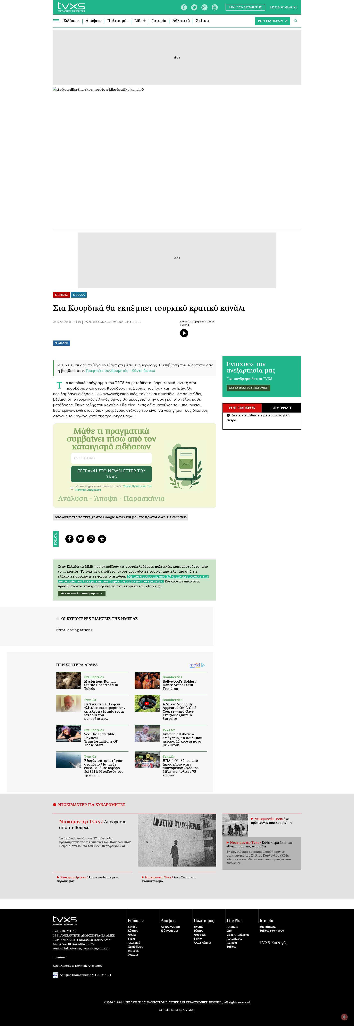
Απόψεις (93, 21)
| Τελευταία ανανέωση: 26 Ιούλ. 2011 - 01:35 (111, 322)
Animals (232, 927)
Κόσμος (133, 931)
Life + (140, 21)
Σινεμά (198, 927)
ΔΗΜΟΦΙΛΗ (281, 408)
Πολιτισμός (117, 21)
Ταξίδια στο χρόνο (272, 931)
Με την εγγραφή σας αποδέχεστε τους (113, 488)
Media (132, 935)
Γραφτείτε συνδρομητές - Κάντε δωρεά (120, 371)
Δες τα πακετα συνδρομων (248, 387)
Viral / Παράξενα (238, 935)
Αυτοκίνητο (234, 939)
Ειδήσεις (71, 21)
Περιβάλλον (135, 947)
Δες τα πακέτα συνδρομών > (81, 593)
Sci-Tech (133, 951)
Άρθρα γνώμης (170, 927)
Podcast (133, 955)
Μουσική (200, 935)
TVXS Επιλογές (273, 943)
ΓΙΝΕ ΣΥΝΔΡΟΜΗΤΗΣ (245, 7)
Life (229, 931)
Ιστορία (159, 21)
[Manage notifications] (344, 1017)
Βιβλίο (198, 939)
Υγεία (131, 939)
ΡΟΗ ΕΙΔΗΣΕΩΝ (270, 21)
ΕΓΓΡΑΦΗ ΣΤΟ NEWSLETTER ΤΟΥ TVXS (111, 474)
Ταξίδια (231, 947)
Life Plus (234, 921)
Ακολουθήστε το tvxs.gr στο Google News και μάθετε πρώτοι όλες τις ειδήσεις (121, 517)
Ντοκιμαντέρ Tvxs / (81, 821)
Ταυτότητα (60, 957)
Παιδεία (232, 943)
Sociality (189, 1010)
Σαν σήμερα (268, 927)
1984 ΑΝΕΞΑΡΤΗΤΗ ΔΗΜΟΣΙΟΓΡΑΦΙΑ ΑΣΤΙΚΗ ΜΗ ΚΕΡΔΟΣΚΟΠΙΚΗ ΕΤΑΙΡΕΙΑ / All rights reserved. (182, 1002)
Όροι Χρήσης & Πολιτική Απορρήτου (78, 965)
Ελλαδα (79, 294)
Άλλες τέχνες (202, 943)
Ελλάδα (132, 927)
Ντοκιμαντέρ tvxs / (74, 877)
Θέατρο (198, 931)
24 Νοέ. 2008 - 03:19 (67, 322)
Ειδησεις (61, 294)
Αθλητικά (181, 21)
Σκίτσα (202, 21)
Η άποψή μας (170, 931)
